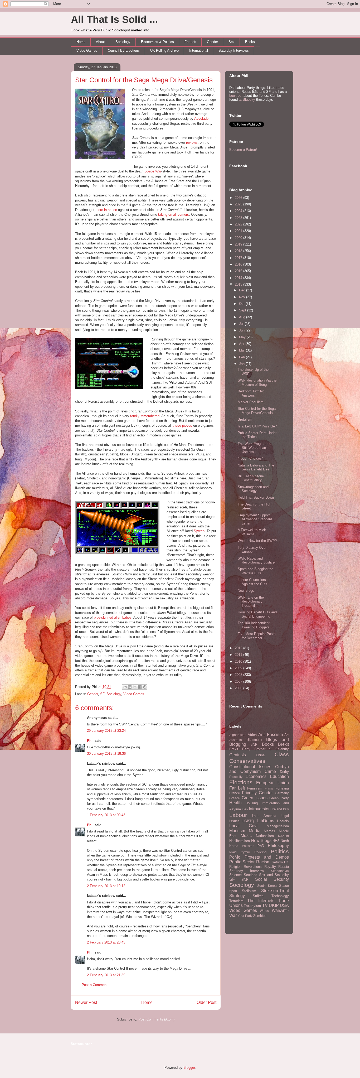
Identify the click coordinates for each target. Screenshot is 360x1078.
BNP (253, 745)
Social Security (272, 879)
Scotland (250, 875)
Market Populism (251, 402)
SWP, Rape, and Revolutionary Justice (256, 560)
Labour (238, 815)
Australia (235, 740)
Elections (240, 782)
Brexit (283, 744)
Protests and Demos (267, 857)
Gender (212, 42)
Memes (269, 831)
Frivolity (249, 793)
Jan (242, 364)
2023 (239, 218)
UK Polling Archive (164, 50)
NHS (276, 841)
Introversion (260, 809)
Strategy (237, 895)
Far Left (190, 42)
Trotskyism (252, 906)
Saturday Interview (246, 871)
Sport (233, 891)
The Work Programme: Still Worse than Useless (255, 448)
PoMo (234, 857)
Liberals (283, 821)
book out (235, 96)
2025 (239, 204)
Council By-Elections (124, 50)
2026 (239, 198)
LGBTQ (248, 821)
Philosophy (278, 845)
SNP (245, 880)
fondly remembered (144, 416)
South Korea (267, 885)
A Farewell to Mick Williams (252, 532)
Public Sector (242, 862)
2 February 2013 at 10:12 (106, 886)
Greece (234, 798)
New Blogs (246, 591)
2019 (239, 244)
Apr (242, 344)
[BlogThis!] (129, 687)
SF (102, 694)
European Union (272, 783)
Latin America (264, 816)
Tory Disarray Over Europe (252, 550)
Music (246, 835)
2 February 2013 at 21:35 (106, 975)
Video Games (86, 50)
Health (235, 803)
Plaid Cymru (239, 852)
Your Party (245, 915)
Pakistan (248, 846)
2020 (239, 238)
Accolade (201, 119)
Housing (251, 803)
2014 (239, 278)
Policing (260, 852)
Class (282, 754)
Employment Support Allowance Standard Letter (255, 519)
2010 (239, 661)
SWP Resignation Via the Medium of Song (257, 382)
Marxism (237, 831)
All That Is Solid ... (114, 19)
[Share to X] (134, 687)
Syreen (199, 531)
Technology (280, 896)
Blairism (254, 739)
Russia (283, 867)
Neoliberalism (239, 841)
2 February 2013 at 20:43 (106, 942)
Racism (263, 862)
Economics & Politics (157, 42)
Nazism (283, 836)
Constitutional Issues (250, 766)
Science (235, 875)
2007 (239, 682)
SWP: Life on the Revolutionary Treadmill (251, 601)
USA (284, 905)
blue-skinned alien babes (113, 617)
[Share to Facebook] (139, 687)
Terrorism (236, 901)
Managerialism (278, 826)
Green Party (279, 798)
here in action (106, 210)
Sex (231, 42)
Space (284, 886)
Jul (242, 324)
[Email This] (124, 687)
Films (269, 788)
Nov (242, 297)
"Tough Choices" (250, 458)
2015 (239, 271)
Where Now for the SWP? (257, 541)
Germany (282, 793)
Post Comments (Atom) (156, 1019)
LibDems (265, 821)
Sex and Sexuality (274, 875)
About (100, 42)
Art (286, 735)
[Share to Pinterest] (144, 687)
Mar (242, 350)
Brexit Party (239, 749)
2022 (239, 224)
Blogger (189, 1068)
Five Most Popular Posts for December (257, 636)
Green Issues (254, 798)
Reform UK (280, 862)
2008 (239, 675)
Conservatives (247, 761)
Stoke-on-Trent (275, 890)
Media (254, 831)
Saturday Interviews (233, 50)
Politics (280, 851)
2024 (239, 211)
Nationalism (265, 836)
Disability (235, 776)
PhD (260, 846)
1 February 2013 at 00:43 (106, 815)
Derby (284, 772)
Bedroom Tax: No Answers (251, 393)
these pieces (182, 425)
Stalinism (249, 891)
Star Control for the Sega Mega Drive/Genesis (144, 80)
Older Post (206, 1002)
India (245, 809)
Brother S (263, 749)
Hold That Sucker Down (256, 497)
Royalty (270, 867)
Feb (242, 357)
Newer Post (86, 1002)
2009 (239, 668)
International (198, 50)
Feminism (254, 788)
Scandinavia (280, 871)
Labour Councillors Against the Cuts (252, 582)
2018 (239, 251)
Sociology (122, 42)
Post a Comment (95, 985)
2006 (239, 688)
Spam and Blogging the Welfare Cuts (255, 571)
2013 (239, 284)
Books (250, 42)
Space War (152, 171)
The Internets (260, 900)
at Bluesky (247, 100)
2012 (239, 648)
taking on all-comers (173, 214)
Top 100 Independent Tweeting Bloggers (254, 625)
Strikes (258, 896)
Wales (264, 910)
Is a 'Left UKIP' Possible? (257, 426)
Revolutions (253, 867)
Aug (242, 317)
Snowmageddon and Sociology (253, 489)
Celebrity (282, 749)
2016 (239, 264)
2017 (239, 258)
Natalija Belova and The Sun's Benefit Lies (256, 467)
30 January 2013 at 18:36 (106, 753)
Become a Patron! (243, 150)
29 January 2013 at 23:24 (106, 731)
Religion (235, 867)
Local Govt (243, 826)
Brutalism (245, 419)
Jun (242, 330)
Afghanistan (237, 735)
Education (279, 776)
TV (265, 905)
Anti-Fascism (270, 734)
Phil (90, 741)
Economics (256, 776)
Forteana (282, 788)
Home (80, 42)
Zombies (259, 916)
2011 (239, 655)
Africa (252, 735)
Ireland (277, 809)
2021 (239, 231)
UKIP (274, 905)
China (260, 755)
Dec (242, 290)
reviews (192, 143)
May (243, 337)
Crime (270, 771)
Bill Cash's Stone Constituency (251, 478)
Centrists (237, 755)
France (234, 793)
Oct (242, 304)
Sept (243, 310)
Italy (286, 809)
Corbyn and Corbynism (259, 769)
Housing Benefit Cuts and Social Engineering (257, 614)
